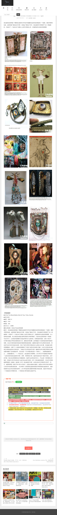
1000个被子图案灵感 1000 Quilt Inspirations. (47, 500)
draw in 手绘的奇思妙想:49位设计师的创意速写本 (35, 501)
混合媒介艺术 (32, 453)
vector (40, 10)
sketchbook (22, 453)
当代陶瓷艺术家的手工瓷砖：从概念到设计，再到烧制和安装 (21, 484)
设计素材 (34, 10)
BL (7, 10)
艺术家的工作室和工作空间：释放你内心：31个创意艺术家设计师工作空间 (9, 501)
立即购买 (19, 382)
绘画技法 (38, 453)
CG (12, 10)
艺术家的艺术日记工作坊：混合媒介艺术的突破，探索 (34, 484)
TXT (46, 10)
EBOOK (27, 10)
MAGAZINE (19, 10)
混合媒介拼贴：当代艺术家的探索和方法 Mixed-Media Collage (8, 484)
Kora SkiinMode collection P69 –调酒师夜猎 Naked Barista (43, 460)
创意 (27, 453)
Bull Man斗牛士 (7, 3)
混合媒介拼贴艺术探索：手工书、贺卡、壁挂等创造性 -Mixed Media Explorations (15, 460)
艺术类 (34, 18)
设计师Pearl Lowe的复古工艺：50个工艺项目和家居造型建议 (22, 501)
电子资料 (30, 18)
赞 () (29, 448)
